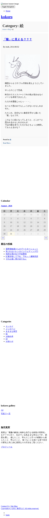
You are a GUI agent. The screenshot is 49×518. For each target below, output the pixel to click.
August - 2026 (6, 206)
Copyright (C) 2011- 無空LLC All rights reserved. (20, 508)
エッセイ (9, 326)
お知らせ (9, 341)
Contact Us (5, 506)
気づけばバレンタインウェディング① (22, 251)
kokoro (4, 29)
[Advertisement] (24, 172)
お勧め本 (9, 336)
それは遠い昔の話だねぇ (16, 259)
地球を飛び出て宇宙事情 (16, 254)
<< (3, 238)
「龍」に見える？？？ (17, 39)
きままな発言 (11, 331)
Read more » (7, 143)
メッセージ (10, 329)
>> (46, 238)
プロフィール (6, 447)
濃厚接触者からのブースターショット (22, 249)
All (2, 410)
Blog (9, 29)
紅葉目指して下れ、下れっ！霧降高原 (22, 256)
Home (8, 11)
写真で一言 (5, 414)
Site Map (14, 506)
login (8, 515)
